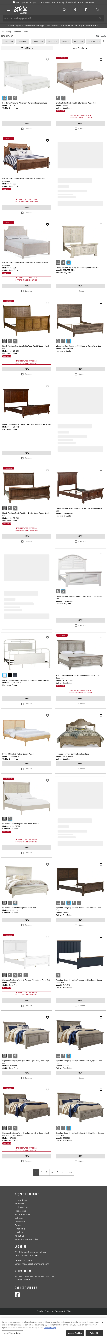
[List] (64, 9)
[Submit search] (100, 18)
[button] (8, 9)
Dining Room (21, 1207)
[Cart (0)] (97, 9)
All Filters (29, 48)
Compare (28, 129)
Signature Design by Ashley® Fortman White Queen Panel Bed (26, 980)
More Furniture (22, 1214)
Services (19, 1232)
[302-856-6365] (86, 9)
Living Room (21, 1200)
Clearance (20, 1221)
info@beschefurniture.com (35, 1264)
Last (70, 1172)
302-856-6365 (29, 1260)
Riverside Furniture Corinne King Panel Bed (72, 754)
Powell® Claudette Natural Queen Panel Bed (19, 754)
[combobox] (80, 48)
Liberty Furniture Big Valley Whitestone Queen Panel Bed (77, 268)
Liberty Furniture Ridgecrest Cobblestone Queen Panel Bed (78, 346)
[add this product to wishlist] (47, 59)
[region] (53, 1328)
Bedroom (17, 32)
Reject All (94, 1333)
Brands (18, 1225)
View (27, 123)
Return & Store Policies (26, 1239)
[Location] (75, 9)
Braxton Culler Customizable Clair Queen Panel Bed (76, 103)
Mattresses (20, 1211)
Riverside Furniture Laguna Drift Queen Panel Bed (21, 824)
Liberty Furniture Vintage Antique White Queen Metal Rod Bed (25, 680)
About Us (19, 1236)
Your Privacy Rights (12, 1333)
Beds (26, 32)
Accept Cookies (75, 1333)
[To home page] (21, 10)
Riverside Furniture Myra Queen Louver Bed (19, 908)
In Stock (19, 1218)
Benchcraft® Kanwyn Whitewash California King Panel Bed (24, 103)
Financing (20, 1229)
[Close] (102, 1322)
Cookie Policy (50, 1328)
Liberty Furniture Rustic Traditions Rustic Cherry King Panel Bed (26, 424)
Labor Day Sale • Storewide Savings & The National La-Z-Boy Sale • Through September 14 (53, 25)
